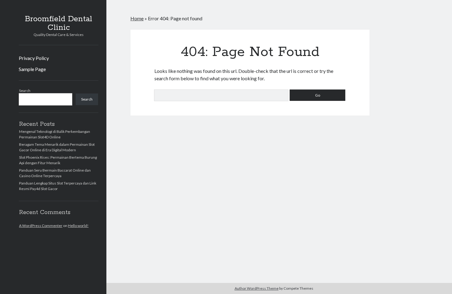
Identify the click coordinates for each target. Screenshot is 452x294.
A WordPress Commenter (40, 225)
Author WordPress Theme (257, 288)
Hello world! (78, 225)
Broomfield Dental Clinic (58, 23)
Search (24, 90)
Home (137, 18)
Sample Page (32, 69)
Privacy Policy (34, 58)
